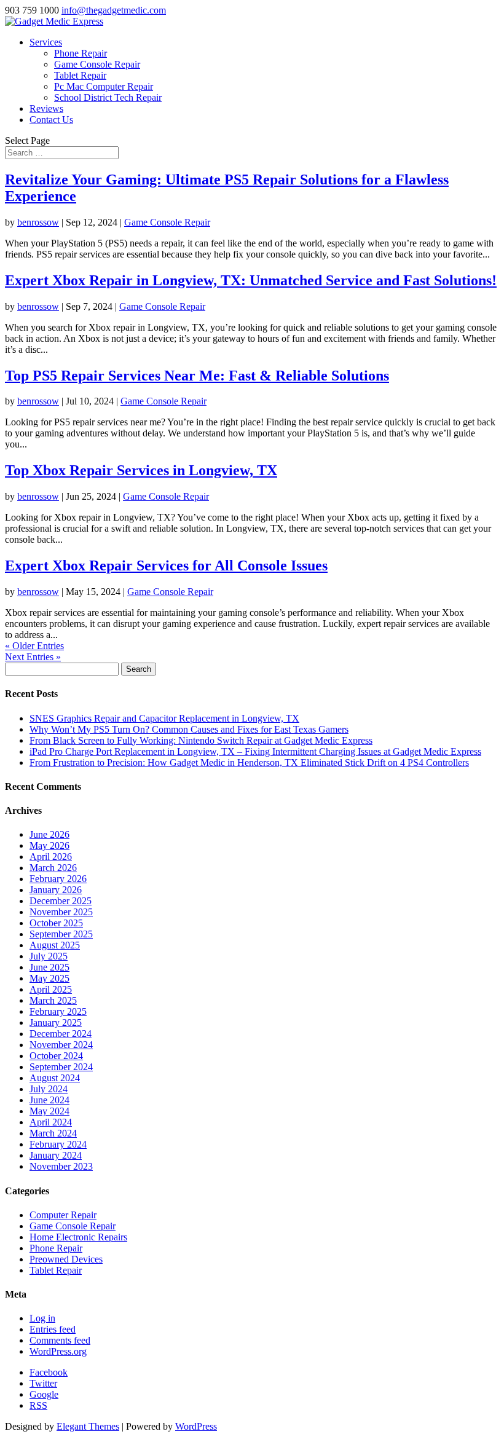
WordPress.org (58, 1351)
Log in (42, 1318)
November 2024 (61, 1044)
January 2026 (56, 890)
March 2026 (53, 867)
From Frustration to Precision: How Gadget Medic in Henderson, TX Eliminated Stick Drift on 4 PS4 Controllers (249, 762)
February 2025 (58, 1011)
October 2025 (56, 923)
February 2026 (58, 878)
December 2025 (61, 901)
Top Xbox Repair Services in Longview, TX (141, 470)
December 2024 (61, 1033)
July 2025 (49, 956)
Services (46, 42)
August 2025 (55, 945)
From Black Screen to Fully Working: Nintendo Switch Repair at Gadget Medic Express (201, 740)
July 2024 (49, 1089)
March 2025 (53, 1000)
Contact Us (51, 119)
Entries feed (53, 1329)
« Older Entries (34, 645)
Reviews (46, 108)
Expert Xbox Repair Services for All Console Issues (166, 565)
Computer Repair (63, 1215)
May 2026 (49, 845)
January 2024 (56, 1155)
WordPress (196, 1426)
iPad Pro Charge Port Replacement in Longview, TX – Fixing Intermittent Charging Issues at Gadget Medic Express (255, 751)
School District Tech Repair (108, 97)
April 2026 (51, 856)
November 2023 (61, 1166)
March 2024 (53, 1133)
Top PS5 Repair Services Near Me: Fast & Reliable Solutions (197, 376)
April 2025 (51, 989)
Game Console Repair (97, 64)
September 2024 (61, 1067)
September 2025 (61, 934)
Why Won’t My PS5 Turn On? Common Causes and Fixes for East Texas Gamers (189, 729)
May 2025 (49, 978)
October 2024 (56, 1055)
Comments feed (60, 1340)
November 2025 (61, 912)
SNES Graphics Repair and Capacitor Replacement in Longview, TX (164, 718)
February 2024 (58, 1144)
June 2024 (49, 1100)
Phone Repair (80, 53)
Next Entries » (33, 657)
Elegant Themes (88, 1426)
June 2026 (49, 834)
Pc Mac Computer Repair (103, 86)
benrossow (38, 222)
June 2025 (49, 967)
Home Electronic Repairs (78, 1237)
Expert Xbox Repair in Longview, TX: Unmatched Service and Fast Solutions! (251, 280)
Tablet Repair (80, 75)
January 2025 (56, 1022)
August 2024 (55, 1078)
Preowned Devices (66, 1259)
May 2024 (49, 1111)
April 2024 (51, 1122)
